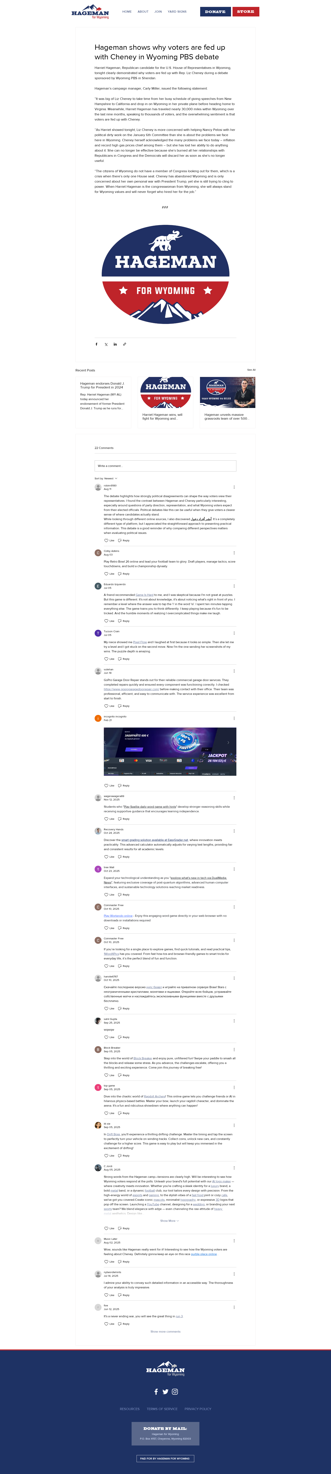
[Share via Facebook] (96, 344)
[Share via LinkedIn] (115, 344)
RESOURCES (130, 1409)
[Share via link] (124, 344)
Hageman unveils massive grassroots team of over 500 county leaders (226, 416)
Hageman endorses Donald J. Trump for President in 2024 (102, 385)
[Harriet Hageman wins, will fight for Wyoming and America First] (165, 392)
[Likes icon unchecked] (106, 540)
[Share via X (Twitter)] (106, 344)
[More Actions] (234, 487)
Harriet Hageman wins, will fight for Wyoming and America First (162, 416)
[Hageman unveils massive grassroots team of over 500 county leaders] (227, 392)
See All (251, 369)
